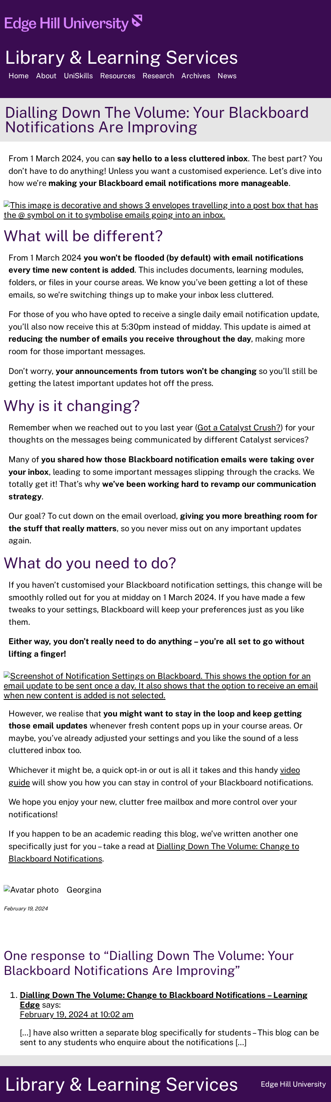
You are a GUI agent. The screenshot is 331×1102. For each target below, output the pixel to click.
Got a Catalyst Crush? (239, 427)
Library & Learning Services (121, 57)
